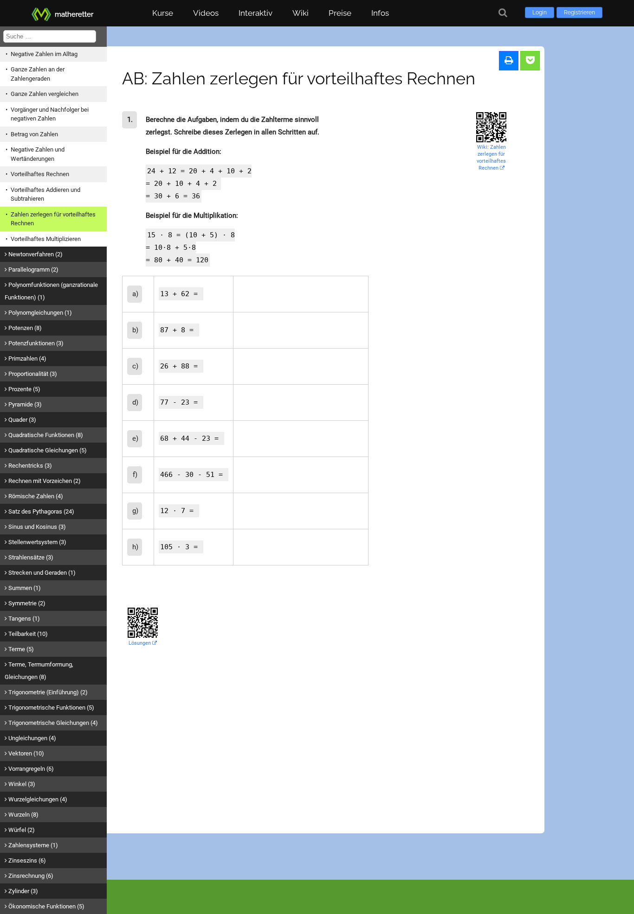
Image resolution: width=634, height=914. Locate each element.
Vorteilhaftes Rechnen (40, 174)
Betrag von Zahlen (34, 134)
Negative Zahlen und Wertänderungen (38, 154)
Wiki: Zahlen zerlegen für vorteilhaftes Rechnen (491, 157)
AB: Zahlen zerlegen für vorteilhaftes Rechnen (298, 78)
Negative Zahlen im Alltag (44, 54)
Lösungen (140, 643)
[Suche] (503, 12)
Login (539, 12)
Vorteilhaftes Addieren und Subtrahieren (45, 194)
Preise (340, 13)
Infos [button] (380, 13)
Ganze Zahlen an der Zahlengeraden (38, 74)
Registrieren (579, 12)
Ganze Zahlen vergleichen (44, 93)
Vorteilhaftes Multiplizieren (46, 238)
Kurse (162, 13)
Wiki (300, 13)
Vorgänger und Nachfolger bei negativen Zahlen (50, 114)
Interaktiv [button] (255, 13)
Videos (206, 13)
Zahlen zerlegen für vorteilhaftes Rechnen (53, 219)
